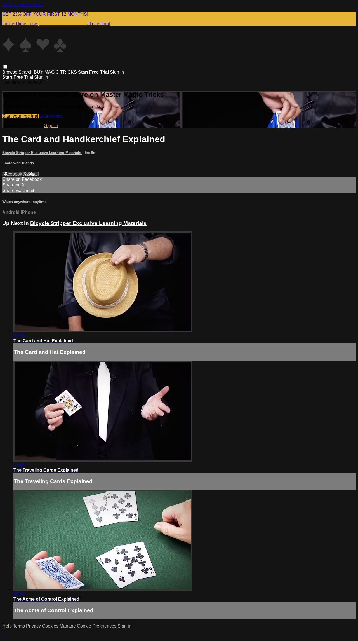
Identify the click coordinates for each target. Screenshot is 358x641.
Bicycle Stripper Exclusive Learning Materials (42, 153)
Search (26, 72)
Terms (19, 626)
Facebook (12, 174)
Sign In (41, 77)
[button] (5, 67)
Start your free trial (20, 116)
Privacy (34, 626)
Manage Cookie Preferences (88, 626)
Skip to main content (22, 4)
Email (33, 174)
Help (7, 626)
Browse (10, 72)
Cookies (51, 626)
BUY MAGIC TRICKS (55, 72)
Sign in (117, 72)
